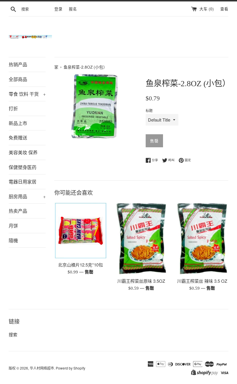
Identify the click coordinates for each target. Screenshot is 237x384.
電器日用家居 (22, 181)
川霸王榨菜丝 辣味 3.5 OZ (202, 281)
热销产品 (18, 64)
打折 (13, 108)
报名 (73, 9)
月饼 (13, 225)
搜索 (13, 334)
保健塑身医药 (22, 167)
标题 (149, 110)
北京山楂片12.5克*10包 (80, 265)
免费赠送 (18, 137)
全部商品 (18, 79)
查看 (224, 9)
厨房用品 (27, 196)
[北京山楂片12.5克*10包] (80, 230)
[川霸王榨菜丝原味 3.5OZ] (141, 239)
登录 (58, 9)
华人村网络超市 (42, 367)
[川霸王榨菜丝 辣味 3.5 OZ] (202, 239)
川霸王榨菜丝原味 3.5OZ (141, 281)
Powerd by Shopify (70, 367)
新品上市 (18, 123)
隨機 (13, 240)
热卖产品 (18, 210)
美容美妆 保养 (23, 152)
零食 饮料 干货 (27, 94)
